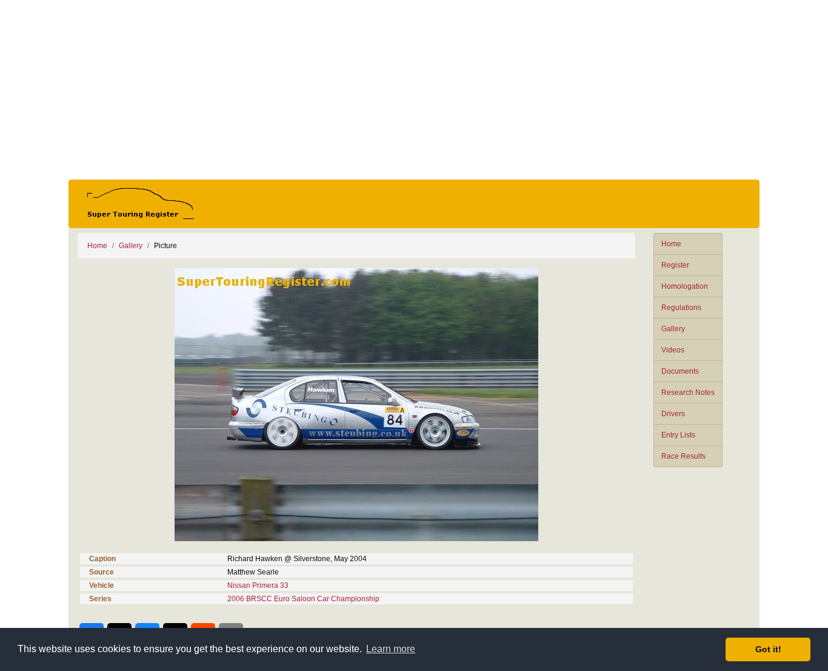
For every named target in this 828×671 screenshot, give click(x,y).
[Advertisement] (414, 90)
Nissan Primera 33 (258, 585)
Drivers (673, 414)
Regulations (681, 307)
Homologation (684, 286)
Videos (672, 350)
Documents (680, 371)
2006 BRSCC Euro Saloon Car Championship (303, 599)
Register (675, 265)
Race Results (683, 456)
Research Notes (688, 392)
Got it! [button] (768, 649)
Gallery (673, 329)
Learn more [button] (390, 649)
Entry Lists (678, 435)
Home (671, 244)
